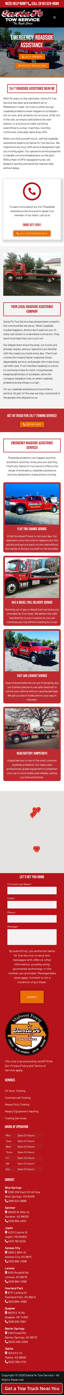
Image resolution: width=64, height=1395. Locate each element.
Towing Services (16, 1118)
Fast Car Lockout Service (32, 676)
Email (11, 898)
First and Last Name (19, 884)
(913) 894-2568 (18, 1261)
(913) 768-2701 (48, 8)
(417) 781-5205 (17, 1241)
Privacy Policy (19, 1065)
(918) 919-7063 (17, 1321)
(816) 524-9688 (48, 3)
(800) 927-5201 (32, 225)
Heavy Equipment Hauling (21, 1111)
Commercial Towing (18, 1097)
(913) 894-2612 (17, 1221)
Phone (11, 912)
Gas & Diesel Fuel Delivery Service (32, 602)
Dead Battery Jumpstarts (32, 753)
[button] (36, 849)
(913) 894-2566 (18, 1281)
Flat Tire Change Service (32, 529)
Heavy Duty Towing (17, 1104)
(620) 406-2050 (18, 1342)
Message (13, 926)
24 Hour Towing (15, 1090)
